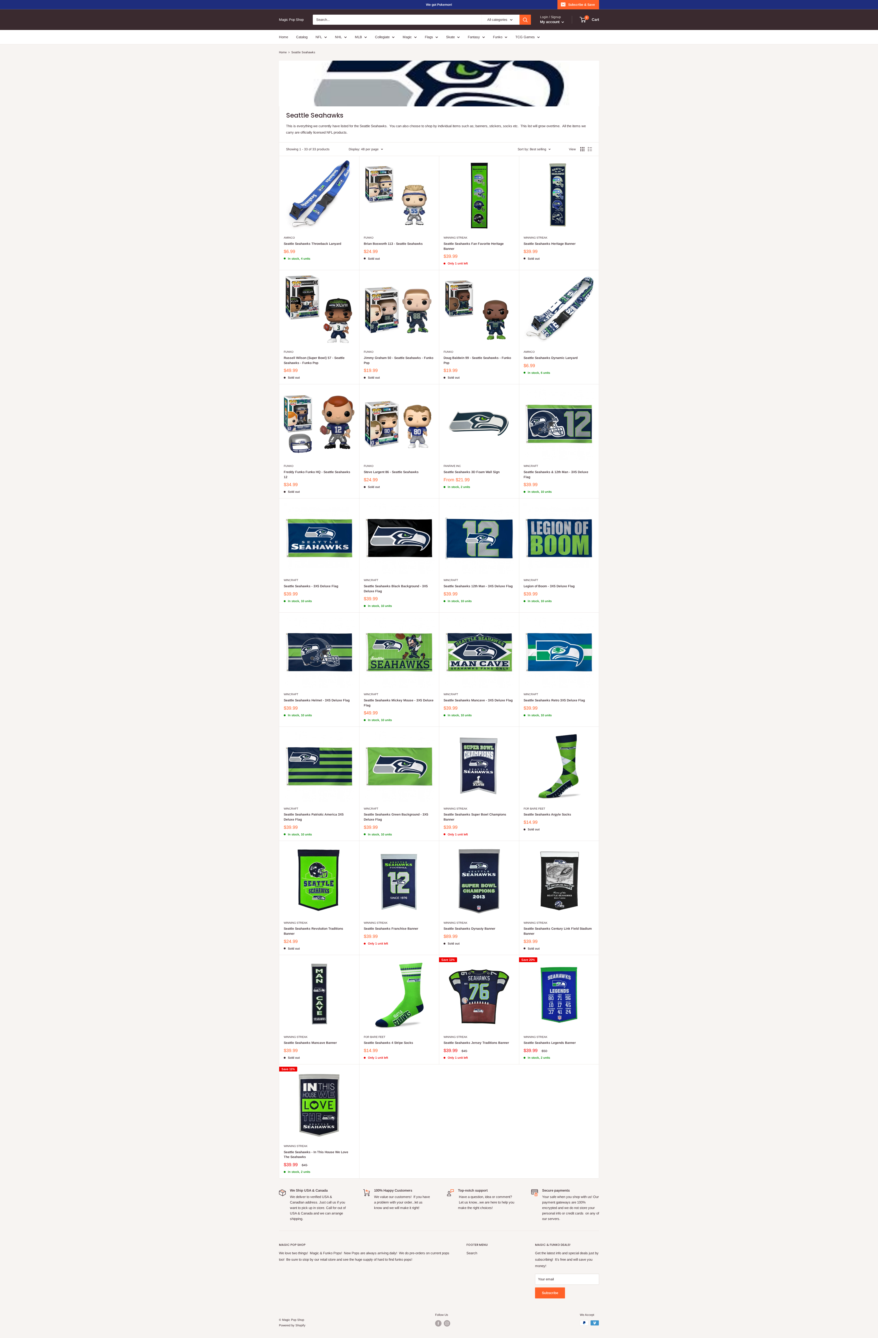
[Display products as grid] (582, 149)
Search (471, 1253)
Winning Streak (455, 237)
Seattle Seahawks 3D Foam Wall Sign (472, 472)
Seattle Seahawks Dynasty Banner (469, 928)
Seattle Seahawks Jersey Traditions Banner (476, 1043)
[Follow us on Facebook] (438, 1323)
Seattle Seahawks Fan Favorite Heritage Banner (474, 246)
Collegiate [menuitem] (382, 37)
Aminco (289, 237)
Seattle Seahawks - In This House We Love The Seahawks (316, 1154)
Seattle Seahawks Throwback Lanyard (312, 243)
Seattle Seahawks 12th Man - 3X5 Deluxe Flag (478, 586)
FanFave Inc (452, 466)
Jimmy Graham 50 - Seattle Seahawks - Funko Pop (398, 360)
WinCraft (531, 466)
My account (550, 22)
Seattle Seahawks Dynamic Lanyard (551, 358)
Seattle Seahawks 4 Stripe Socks (388, 1043)
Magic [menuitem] (407, 37)
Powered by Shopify (292, 1325)
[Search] (525, 20)
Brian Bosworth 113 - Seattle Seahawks (393, 243)
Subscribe (550, 1293)
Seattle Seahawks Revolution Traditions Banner (313, 931)
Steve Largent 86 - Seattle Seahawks (391, 472)
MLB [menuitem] (358, 37)
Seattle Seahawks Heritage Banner (550, 243)
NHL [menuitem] (338, 37)
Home (283, 52)
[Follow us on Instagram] (447, 1323)
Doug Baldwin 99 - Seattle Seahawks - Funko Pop (477, 360)
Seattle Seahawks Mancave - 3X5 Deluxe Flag (478, 700)
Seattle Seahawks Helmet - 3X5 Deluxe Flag (317, 700)
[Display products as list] (590, 149)
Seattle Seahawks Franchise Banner (391, 928)
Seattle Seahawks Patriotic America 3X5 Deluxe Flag (314, 817)
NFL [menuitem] (319, 37)
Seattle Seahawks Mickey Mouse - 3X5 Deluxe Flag (399, 702)
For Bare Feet (534, 808)
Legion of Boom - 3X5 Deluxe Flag (549, 586)
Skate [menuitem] (450, 37)
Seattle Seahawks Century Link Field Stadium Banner (558, 931)
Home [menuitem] (283, 37)
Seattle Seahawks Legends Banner (550, 1043)
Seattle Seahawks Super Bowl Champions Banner (475, 817)
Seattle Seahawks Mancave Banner (310, 1043)
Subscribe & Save (581, 4)
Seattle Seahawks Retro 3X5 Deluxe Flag (554, 700)
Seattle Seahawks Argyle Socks (547, 814)
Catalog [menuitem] (302, 37)
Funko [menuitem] (497, 37)
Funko (368, 237)
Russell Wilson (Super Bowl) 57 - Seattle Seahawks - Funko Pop (314, 360)
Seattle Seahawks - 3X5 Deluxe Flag (311, 586)
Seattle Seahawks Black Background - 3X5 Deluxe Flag (396, 588)
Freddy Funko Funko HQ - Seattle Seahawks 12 (317, 474)
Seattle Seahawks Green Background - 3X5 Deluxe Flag (396, 817)
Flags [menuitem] (429, 37)
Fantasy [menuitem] (474, 37)
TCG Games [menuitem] (525, 37)
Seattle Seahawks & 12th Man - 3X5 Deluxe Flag (556, 474)
